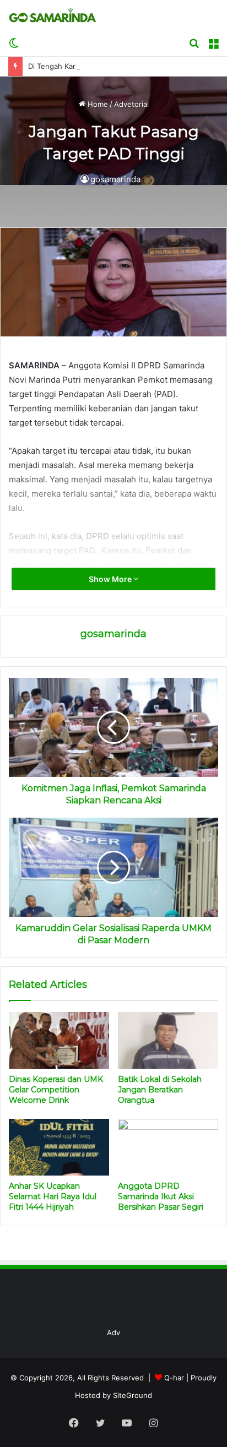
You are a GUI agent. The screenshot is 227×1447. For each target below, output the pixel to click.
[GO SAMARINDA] (52, 16)
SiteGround (132, 1395)
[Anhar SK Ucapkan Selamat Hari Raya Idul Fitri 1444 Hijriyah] (59, 1147)
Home (96, 104)
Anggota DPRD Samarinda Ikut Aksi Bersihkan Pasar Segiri (160, 1196)
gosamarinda (115, 179)
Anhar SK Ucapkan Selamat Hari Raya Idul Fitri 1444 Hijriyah (52, 1196)
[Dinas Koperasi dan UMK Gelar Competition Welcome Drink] (59, 1040)
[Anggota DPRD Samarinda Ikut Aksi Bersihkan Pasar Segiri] (168, 1147)
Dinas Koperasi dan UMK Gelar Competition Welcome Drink (56, 1089)
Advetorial (131, 104)
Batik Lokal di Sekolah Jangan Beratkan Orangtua (160, 1089)
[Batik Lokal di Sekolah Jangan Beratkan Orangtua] (168, 1040)
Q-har (174, 1377)
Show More (111, 579)
